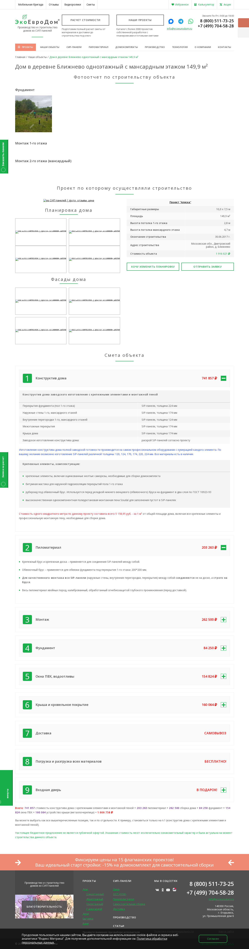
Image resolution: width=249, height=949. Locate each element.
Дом (85, 889)
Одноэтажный (95, 894)
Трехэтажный (94, 904)
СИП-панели (74, 47)
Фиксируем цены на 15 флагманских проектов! (124, 859)
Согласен (213, 938)
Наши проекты (140, 20)
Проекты (27, 47)
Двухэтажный (94, 899)
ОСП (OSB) (119, 894)
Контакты (224, 47)
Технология (180, 47)
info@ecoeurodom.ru (179, 28)
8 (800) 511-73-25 (217, 20)
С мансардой (94, 909)
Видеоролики (72, 4)
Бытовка (88, 918)
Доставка (119, 909)
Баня (86, 923)
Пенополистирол (123, 899)
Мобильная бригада (30, 4)
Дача (86, 913)
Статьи (118, 926)
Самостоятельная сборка (129, 904)
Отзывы (54, 4)
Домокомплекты (126, 47)
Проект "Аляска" (180, 202)
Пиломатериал (98, 47)
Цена (116, 889)
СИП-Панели (122, 881)
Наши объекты (49, 47)
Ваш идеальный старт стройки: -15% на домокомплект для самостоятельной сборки (124, 865)
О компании (203, 47)
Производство (155, 47)
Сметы (91, 4)
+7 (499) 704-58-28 (216, 25)
